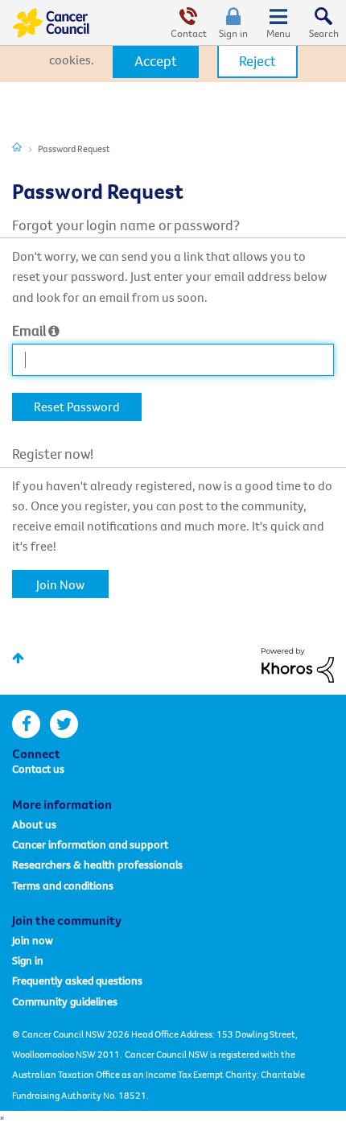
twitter (64, 724)
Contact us (38, 769)
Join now (32, 940)
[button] (156, 61)
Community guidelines (64, 1001)
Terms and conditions (62, 885)
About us (34, 824)
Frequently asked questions (77, 980)
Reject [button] (257, 61)
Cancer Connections (17, 146)
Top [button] (18, 658)
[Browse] (278, 22)
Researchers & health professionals (97, 864)
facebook (26, 724)
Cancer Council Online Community (50, 22)
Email (29, 330)
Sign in (233, 33)
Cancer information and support (90, 844)
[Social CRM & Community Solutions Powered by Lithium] (298, 663)
